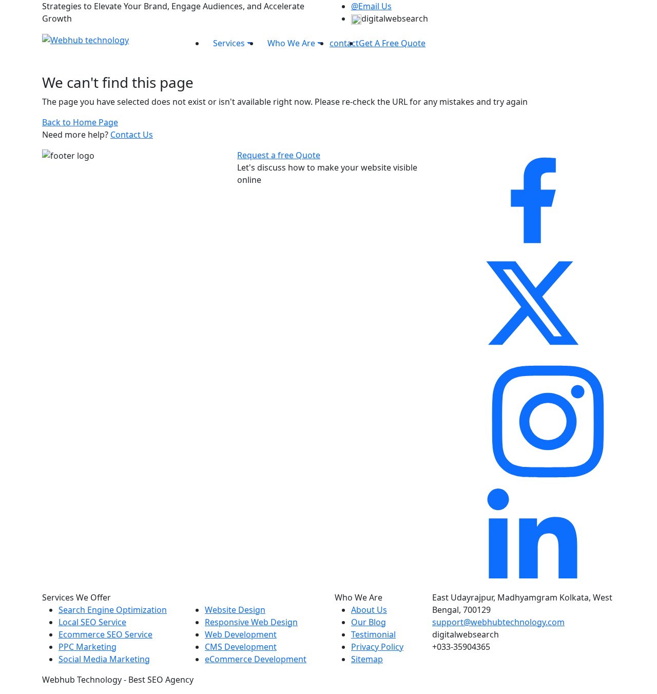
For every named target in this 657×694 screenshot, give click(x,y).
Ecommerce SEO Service (105, 634)
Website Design (235, 609)
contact (344, 43)
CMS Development (241, 646)
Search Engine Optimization (113, 609)
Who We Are (291, 43)
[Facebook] (532, 199)
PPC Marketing (88, 646)
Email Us (371, 6)
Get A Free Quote (392, 43)
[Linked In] (532, 539)
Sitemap (367, 659)
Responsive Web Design (251, 622)
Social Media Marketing (104, 659)
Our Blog (368, 622)
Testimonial (373, 634)
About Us (369, 609)
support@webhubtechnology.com (498, 622)
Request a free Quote (278, 155)
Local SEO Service (92, 622)
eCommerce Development (255, 659)
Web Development (241, 634)
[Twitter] (532, 302)
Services (229, 43)
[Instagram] (548, 420)
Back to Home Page (80, 122)
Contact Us (131, 134)
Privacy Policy (377, 646)
